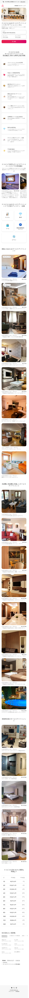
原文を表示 (23, 1)
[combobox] (14, 33)
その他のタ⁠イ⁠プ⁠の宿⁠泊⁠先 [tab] (14, 935)
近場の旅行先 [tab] (4, 935)
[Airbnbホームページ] (3, 6)
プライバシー (11, 991)
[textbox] (8, 37)
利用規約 (17, 991)
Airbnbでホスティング (20, 5)
